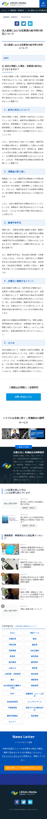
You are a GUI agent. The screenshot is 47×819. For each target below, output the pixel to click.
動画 (34, 639)
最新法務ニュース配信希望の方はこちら (23, 768)
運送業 (34, 668)
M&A (12, 694)
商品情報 (34, 716)
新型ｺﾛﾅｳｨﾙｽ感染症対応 (34, 709)
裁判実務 (34, 656)
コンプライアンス (34, 702)
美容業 (12, 656)
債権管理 (34, 680)
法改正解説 (34, 651)
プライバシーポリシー (12, 756)
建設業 (34, 645)
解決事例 (12, 662)
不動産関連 (12, 708)
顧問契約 (34, 662)
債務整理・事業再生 (10, 17)
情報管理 (34, 686)
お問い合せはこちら (23, 397)
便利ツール (34, 633)
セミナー (12, 722)
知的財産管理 (12, 702)
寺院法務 (12, 645)
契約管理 (34, 674)
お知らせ (12, 668)
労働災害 (12, 639)
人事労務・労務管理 (12, 674)
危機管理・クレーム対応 (35, 695)
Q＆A (12, 633)
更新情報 (12, 651)
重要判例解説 (12, 716)
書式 (12, 680)
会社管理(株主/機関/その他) (12, 687)
